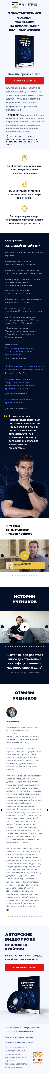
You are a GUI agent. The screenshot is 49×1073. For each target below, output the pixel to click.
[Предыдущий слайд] (2, 555)
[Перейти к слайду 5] (22, 575)
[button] (24, 52)
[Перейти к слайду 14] (36, 646)
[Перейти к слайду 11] (36, 575)
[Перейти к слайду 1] (12, 575)
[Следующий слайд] (46, 555)
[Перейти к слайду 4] (19, 575)
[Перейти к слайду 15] (38, 646)
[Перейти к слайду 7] (26, 575)
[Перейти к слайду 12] (31, 646)
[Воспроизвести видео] (24, 555)
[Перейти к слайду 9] (31, 575)
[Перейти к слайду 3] (17, 575)
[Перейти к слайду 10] (33, 575)
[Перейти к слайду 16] (41, 646)
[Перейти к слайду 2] (15, 575)
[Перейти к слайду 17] (43, 646)
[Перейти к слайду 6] (24, 575)
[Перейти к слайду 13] (33, 646)
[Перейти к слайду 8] (29, 575)
